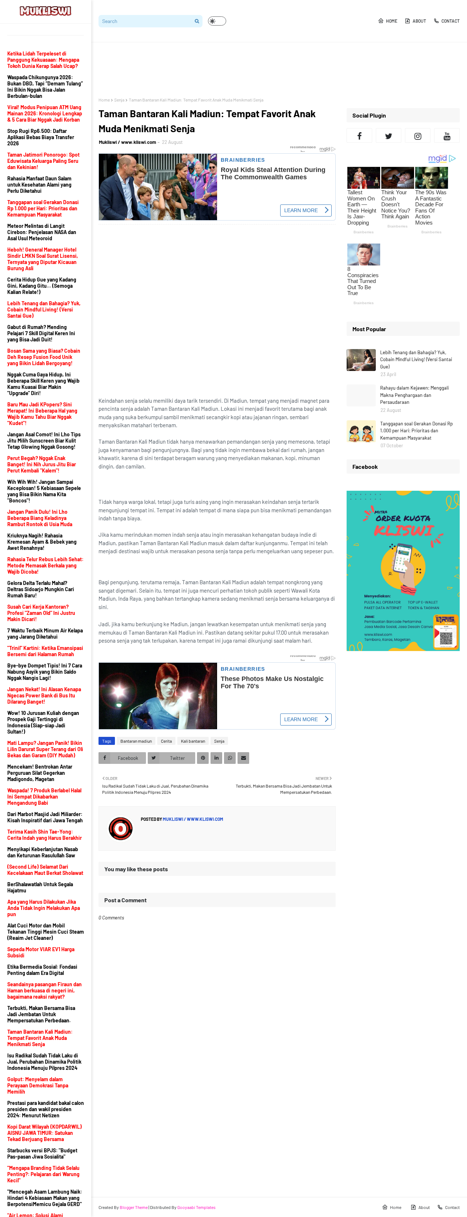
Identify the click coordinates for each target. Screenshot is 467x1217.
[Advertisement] (231, 69)
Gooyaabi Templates (196, 1207)
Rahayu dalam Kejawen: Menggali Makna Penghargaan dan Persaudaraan (414, 395)
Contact (450, 20)
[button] (217, 21)
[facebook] (359, 135)
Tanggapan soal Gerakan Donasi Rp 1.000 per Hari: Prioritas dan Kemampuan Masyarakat (416, 431)
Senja (119, 99)
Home (391, 20)
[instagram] (418, 135)
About (419, 20)
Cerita (166, 740)
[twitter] (388, 135)
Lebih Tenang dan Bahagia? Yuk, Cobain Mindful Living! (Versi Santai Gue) (416, 359)
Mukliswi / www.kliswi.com (127, 142)
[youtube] (447, 135)
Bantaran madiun (136, 740)
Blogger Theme (134, 1207)
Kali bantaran (193, 740)
